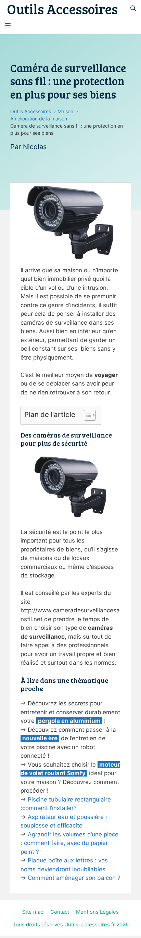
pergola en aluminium (69, 720)
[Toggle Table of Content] (86, 415)
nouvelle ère (39, 738)
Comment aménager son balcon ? (74, 877)
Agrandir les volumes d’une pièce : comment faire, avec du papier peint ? (69, 843)
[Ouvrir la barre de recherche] (133, 8)
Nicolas (35, 147)
